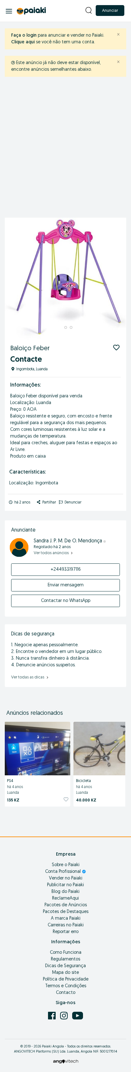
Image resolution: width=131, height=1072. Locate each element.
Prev (13, 278)
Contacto (65, 992)
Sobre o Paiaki (65, 865)
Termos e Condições (65, 986)
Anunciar (110, 11)
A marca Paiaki (65, 918)
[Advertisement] (65, 148)
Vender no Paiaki (65, 878)
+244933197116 (66, 569)
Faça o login (24, 35)
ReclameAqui (65, 898)
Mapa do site (65, 972)
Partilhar (48, 502)
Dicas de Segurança (65, 966)
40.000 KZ (86, 800)
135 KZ (13, 800)
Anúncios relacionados (34, 713)
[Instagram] (64, 1015)
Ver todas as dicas (28, 677)
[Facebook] (52, 1015)
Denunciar (72, 502)
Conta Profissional (63, 871)
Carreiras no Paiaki (66, 925)
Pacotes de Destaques (65, 911)
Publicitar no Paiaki (65, 885)
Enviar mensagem (66, 585)
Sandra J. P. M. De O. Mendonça (68, 541)
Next (118, 278)
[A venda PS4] (37, 748)
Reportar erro (66, 932)
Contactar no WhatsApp (65, 600)
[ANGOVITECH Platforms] (65, 1061)
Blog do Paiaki (65, 891)
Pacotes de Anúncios (66, 905)
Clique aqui (23, 42)
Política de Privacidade (65, 979)
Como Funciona (65, 952)
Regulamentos (65, 959)
